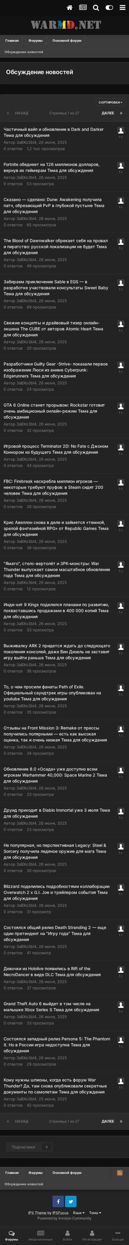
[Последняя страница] (121, 113)
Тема (94, 1212)
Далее (108, 113)
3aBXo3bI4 (26, 142)
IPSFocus (60, 1212)
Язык (77, 1212)
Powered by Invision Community (65, 1218)
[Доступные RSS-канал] (119, 1172)
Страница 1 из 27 (65, 113)
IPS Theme (37, 1212)
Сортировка (110, 102)
